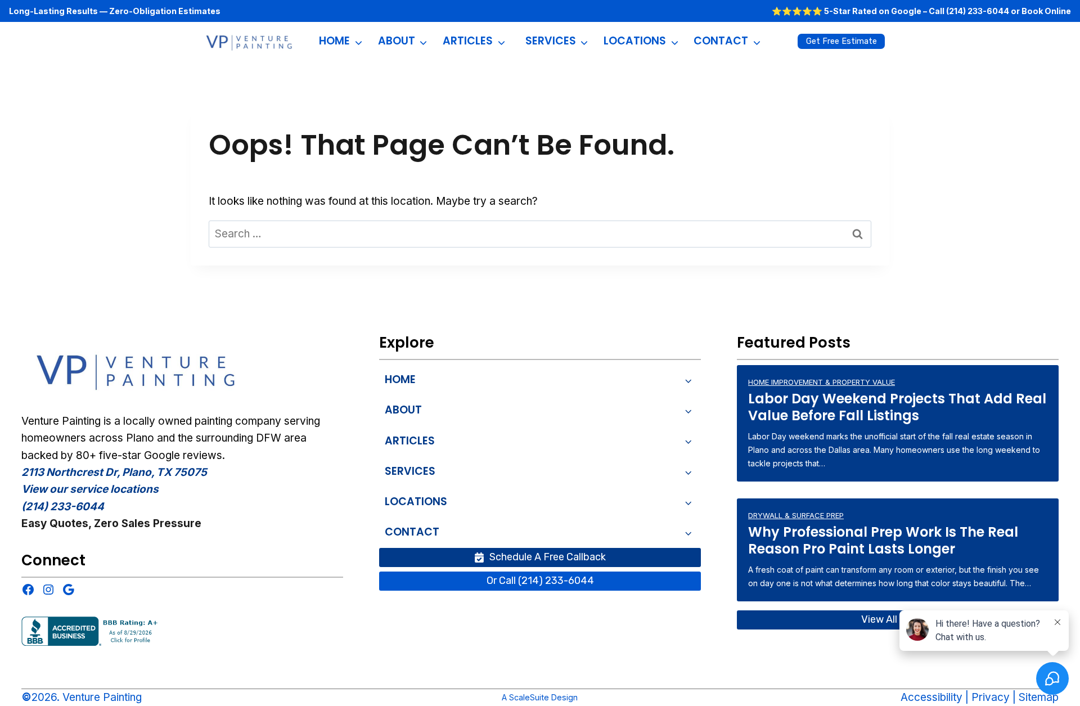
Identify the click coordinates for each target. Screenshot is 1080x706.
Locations (635, 40)
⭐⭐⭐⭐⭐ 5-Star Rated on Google (846, 11)
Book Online (1046, 11)
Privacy (990, 697)
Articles (468, 40)
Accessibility (931, 697)
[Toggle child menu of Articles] (688, 441)
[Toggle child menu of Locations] (688, 502)
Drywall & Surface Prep (796, 515)
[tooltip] (137, 369)
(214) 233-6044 (977, 11)
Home (334, 40)
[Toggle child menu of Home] (688, 380)
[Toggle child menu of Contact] (688, 532)
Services (550, 40)
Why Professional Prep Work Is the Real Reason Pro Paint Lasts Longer (883, 540)
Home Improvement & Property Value (821, 381)
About (396, 40)
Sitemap (1039, 697)
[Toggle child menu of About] (688, 410)
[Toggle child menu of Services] (688, 471)
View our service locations (90, 489)
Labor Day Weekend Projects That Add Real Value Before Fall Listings (897, 407)
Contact (721, 40)
